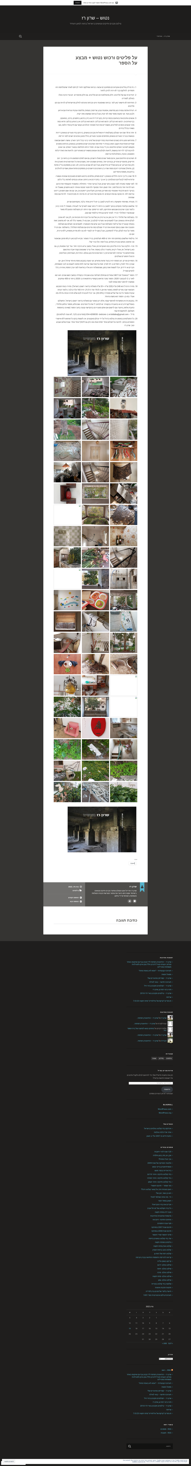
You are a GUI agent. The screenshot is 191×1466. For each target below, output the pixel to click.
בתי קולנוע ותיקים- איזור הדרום (159, 1174)
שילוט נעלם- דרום (164, 1265)
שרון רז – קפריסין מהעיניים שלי (159, 978)
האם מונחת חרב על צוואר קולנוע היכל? (156, 1189)
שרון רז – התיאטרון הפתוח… (147, 1018)
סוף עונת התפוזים (164, 1223)
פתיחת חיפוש (20, 36)
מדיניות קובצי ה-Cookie (138, 1461)
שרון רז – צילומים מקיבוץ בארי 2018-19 (155, 993)
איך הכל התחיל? (165, 1159)
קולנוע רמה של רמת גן (162, 1253)
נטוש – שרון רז (95, 18)
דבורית (163, 1041)
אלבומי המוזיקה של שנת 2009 (159, 1163)
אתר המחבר (130, 901)
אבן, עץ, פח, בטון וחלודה (162, 1155)
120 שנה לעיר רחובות (162, 1152)
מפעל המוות (166, 974)
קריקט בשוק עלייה (164, 1261)
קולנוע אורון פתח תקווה (162, 1246)
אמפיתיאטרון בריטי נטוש (161, 1167)
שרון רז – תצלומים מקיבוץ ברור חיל (157, 986)
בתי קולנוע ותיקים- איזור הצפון (159, 1182)
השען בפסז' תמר (164, 1201)
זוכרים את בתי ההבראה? (161, 1204)
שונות (154, 1058)
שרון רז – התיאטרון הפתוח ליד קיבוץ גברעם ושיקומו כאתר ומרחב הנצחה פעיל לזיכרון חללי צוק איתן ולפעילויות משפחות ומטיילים (149, 964)
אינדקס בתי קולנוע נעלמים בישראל (157, 1128)
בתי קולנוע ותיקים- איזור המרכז (159, 1178)
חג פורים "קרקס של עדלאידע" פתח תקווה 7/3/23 (152, 1001)
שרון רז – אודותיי (163, 36)
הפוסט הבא (74, 901)
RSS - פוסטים (165, 1429)
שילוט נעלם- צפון (164, 1280)
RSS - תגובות (166, 1433)
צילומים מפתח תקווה (163, 1242)
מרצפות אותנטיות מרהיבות (160, 1216)
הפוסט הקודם (73, 898)
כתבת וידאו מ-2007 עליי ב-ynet (158, 1136)
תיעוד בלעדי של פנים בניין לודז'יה (158, 1291)
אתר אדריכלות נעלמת (162, 1132)
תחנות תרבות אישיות (163, 1287)
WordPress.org (165, 1113)
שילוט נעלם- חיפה (164, 1269)
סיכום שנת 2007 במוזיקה (161, 1227)
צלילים (161, 1058)
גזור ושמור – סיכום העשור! (161, 1186)
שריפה (168, 997)
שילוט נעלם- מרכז (164, 1272)
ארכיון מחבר (135, 901)
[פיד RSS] (172, 1370)
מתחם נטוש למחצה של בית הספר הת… (146, 1029)
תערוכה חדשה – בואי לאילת (160, 982)
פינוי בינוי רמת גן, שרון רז (162, 989)
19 (130, 1329)
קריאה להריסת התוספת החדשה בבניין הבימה (153, 1257)
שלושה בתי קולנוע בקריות (161, 1284)
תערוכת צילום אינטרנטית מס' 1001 (157, 1295)
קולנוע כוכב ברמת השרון (162, 1250)
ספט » (164, 1343)
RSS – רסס (166, 1370)
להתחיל (77, 3)
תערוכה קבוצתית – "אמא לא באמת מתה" (155, 971)
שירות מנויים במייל (165, 1070)
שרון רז (163, 1018)
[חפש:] (149, 1446)
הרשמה (167, 1089)
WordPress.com (164, 1109)
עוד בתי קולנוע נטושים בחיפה (160, 1238)
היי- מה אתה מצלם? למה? (161, 1197)
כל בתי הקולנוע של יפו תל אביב (159, 1208)
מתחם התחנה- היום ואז (162, 1219)
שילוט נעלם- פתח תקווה (162, 1276)
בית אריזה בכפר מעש (163, 1170)
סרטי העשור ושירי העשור (161, 1235)
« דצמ (170, 1343)
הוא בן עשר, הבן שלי (163, 1193)
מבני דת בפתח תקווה (163, 1212)
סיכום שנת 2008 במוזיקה (161, 1231)
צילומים (76, 891)
